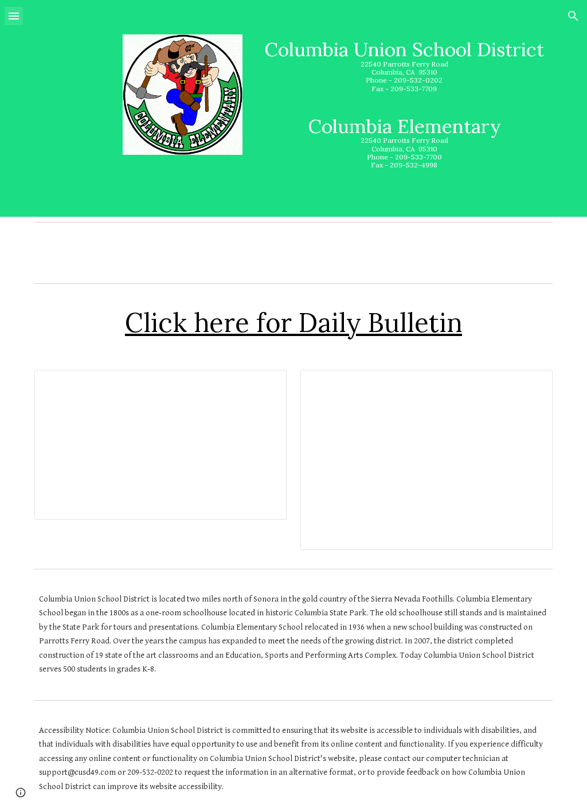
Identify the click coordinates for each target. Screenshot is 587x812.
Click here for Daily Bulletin (293, 322)
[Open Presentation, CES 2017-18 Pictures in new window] (265, 385)
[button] (14, 16)
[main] (404, 108)
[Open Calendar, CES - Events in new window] (531, 385)
